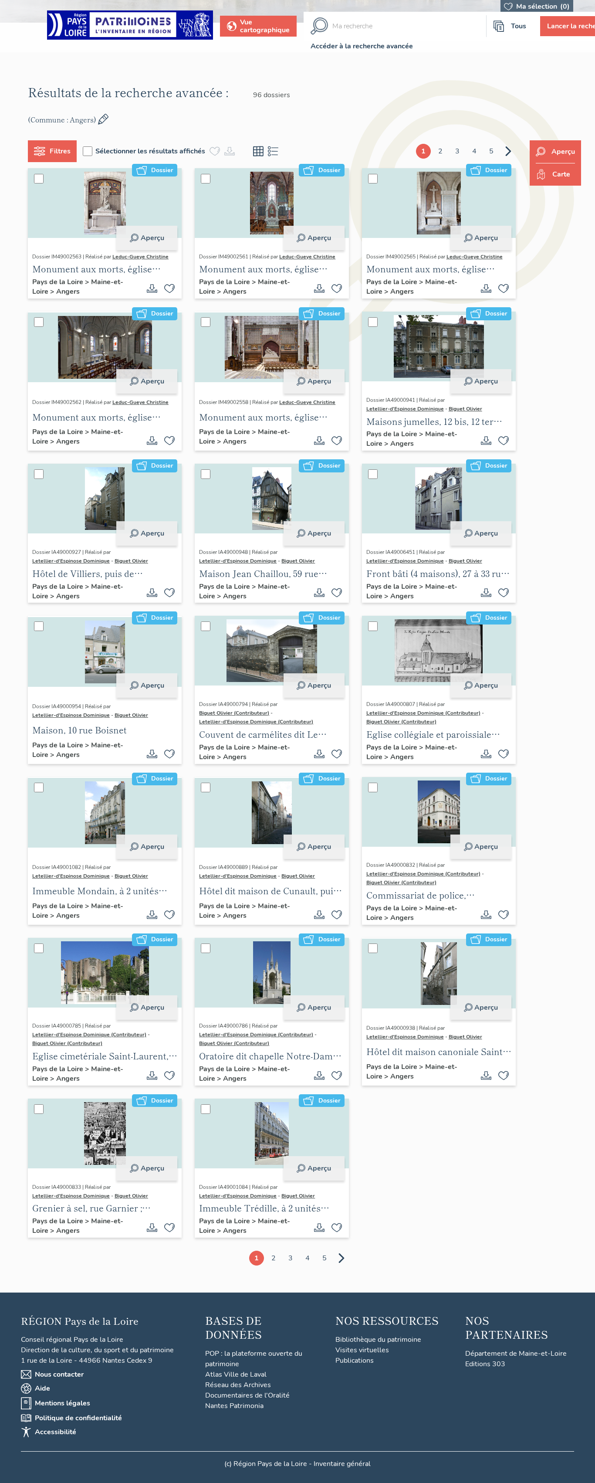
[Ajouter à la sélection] (169, 288)
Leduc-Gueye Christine (140, 256)
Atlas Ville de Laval (236, 1374)
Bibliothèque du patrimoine (378, 1339)
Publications (354, 1360)
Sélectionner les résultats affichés (150, 151)
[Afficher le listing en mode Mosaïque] (258, 151)
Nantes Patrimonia (234, 1406)
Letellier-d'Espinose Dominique (405, 408)
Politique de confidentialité (78, 1418)
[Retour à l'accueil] (130, 26)
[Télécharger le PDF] (152, 288)
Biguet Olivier (465, 408)
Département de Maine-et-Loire (516, 1353)
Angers (68, 291)
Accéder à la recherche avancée (362, 46)
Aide (42, 1388)
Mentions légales (62, 1403)
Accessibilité (55, 1432)
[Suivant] (508, 151)
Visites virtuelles (362, 1350)
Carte (561, 174)
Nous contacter (59, 1374)
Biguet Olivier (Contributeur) (234, 712)
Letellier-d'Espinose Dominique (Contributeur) (256, 721)
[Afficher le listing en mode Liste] (273, 151)
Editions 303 (485, 1364)
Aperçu (152, 238)
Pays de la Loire (58, 282)
